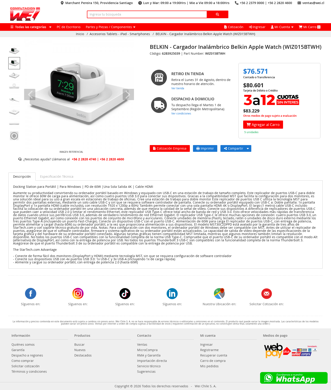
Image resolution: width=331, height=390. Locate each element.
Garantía (18, 350)
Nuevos (80, 350)
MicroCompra (147, 350)
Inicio (80, 34)
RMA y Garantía (149, 355)
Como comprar (22, 360)
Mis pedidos (209, 366)
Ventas (142, 344)
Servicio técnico (149, 366)
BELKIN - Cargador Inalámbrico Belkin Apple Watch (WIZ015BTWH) (205, 34)
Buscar (79, 344)
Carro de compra (213, 360)
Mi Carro (311, 27)
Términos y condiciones (29, 371)
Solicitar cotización (25, 366)
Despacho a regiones (27, 355)
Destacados (83, 355)
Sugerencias (146, 371)
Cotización (235, 27)
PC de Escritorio (68, 27)
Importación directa (152, 360)
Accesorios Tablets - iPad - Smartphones (120, 34)
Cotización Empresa (171, 148)
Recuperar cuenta (213, 355)
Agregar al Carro (266, 124)
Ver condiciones (181, 113)
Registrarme (209, 350)
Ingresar (258, 27)
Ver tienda (177, 88)
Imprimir (207, 148)
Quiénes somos (23, 344)
